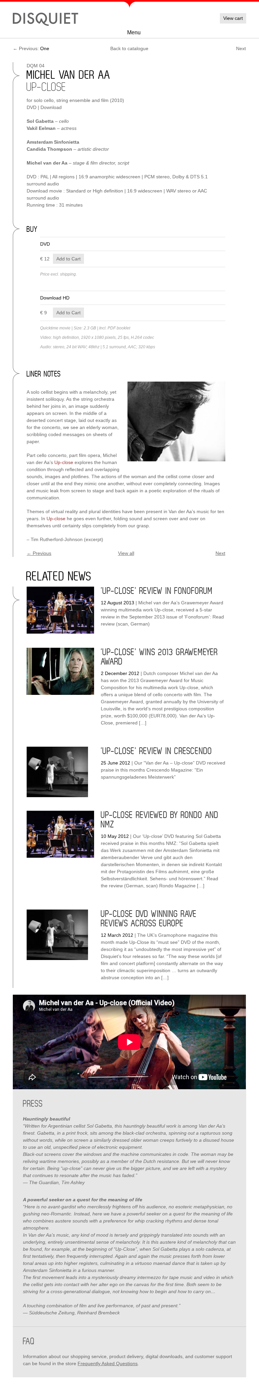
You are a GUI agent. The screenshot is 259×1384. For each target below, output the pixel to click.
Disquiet (45, 18)
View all (126, 553)
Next (241, 48)
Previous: (31, 48)
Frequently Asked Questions (108, 1363)
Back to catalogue (129, 48)
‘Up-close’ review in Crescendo (156, 751)
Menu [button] (134, 32)
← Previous (39, 553)
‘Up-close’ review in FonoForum (157, 591)
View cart (233, 18)
